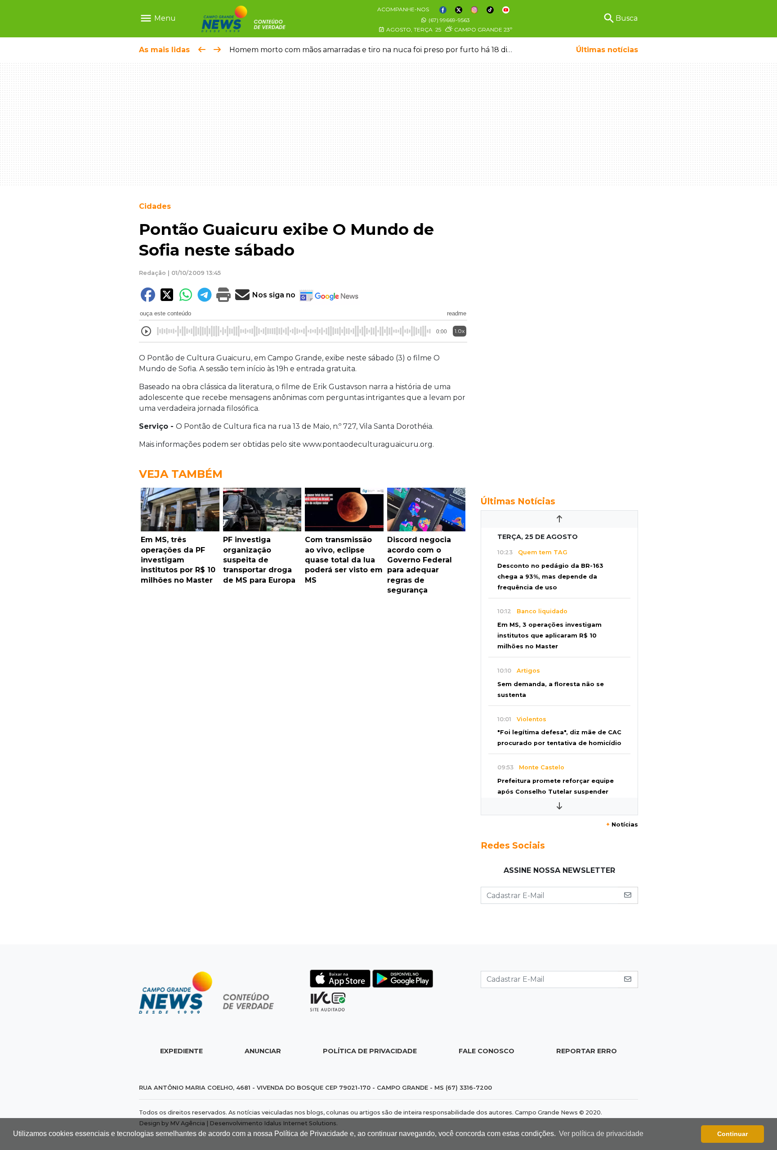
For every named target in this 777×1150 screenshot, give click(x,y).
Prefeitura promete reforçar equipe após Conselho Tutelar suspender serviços (555, 791)
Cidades (155, 206)
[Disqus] (303, 722)
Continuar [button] (732, 1133)
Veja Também (181, 474)
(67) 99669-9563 (448, 20)
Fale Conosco (486, 1051)
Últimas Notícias (518, 501)
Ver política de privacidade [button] (601, 1133)
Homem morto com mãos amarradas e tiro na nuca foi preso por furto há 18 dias (371, 49)
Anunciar (263, 1051)
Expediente (181, 1051)
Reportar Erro (586, 1051)
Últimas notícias (607, 49)
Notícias (622, 824)
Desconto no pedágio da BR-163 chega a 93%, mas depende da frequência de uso (550, 576)
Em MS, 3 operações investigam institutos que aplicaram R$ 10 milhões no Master (549, 635)
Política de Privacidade (370, 1051)
